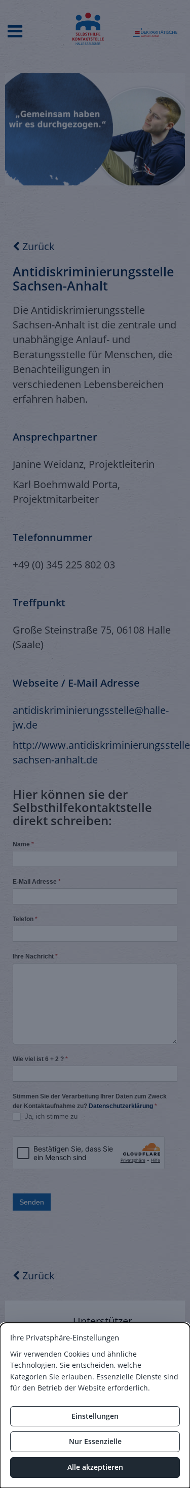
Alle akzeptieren (95, 1467)
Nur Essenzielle (95, 1441)
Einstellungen (95, 1416)
